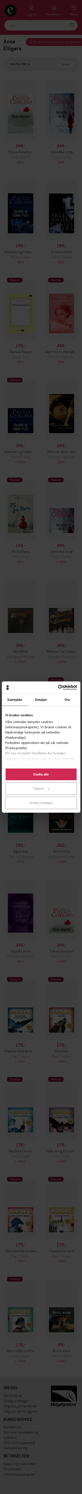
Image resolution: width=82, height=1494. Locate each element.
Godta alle (41, 774)
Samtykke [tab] (14, 699)
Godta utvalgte (41, 802)
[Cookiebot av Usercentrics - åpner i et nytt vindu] (58, 687)
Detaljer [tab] (41, 699)
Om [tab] (67, 699)
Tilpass (38, 788)
